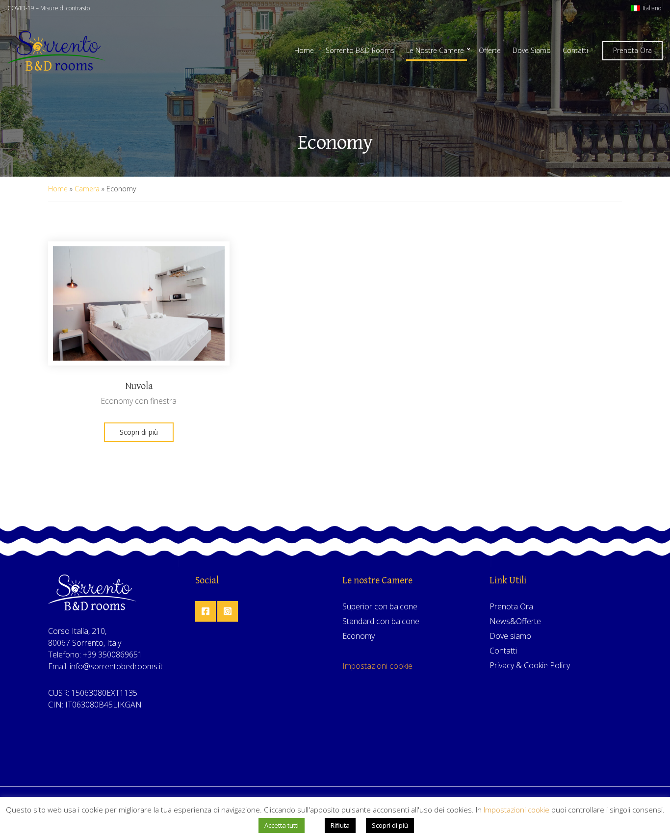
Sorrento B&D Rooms (360, 50)
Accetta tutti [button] (281, 825)
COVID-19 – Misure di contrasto (48, 8)
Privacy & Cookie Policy (530, 665)
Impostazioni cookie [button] (377, 665)
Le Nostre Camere (435, 50)
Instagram (227, 611)
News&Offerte (515, 621)
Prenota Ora (632, 50)
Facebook (205, 611)
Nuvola (139, 386)
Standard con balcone (380, 621)
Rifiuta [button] (340, 825)
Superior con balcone (379, 606)
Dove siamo (510, 635)
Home (304, 50)
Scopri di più (139, 432)
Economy (358, 635)
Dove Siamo (532, 50)
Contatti (575, 50)
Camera (87, 188)
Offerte (490, 50)
